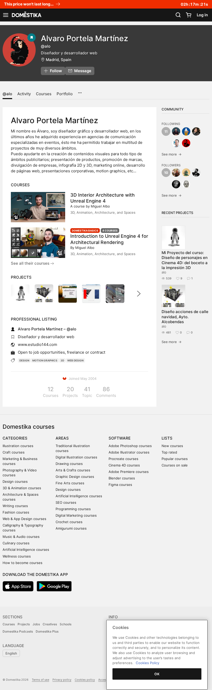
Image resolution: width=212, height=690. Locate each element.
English (11, 653)
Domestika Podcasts (18, 631)
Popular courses (175, 459)
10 (166, 172)
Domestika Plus (47, 631)
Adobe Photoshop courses (130, 446)
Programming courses (73, 509)
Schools (65, 624)
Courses (43, 93)
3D (62, 360)
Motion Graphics (44, 360)
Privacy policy (61, 679)
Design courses (15, 481)
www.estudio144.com (37, 344)
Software (120, 438)
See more (171, 154)
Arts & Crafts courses (73, 470)
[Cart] (188, 15)
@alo (7, 93)
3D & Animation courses (22, 488)
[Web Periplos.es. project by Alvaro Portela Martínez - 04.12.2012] (91, 293)
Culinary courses (16, 543)
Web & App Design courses (24, 519)
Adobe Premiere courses (129, 472)
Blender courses (122, 478)
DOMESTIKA (26, 15)
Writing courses (15, 506)
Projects (24, 624)
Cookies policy (85, 679)
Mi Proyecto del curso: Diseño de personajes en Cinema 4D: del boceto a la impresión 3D (185, 260)
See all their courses (30, 263)
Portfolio (65, 93)
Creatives (50, 624)
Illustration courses (18, 446)
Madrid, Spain (58, 59)
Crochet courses (69, 522)
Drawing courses (69, 464)
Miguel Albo (100, 206)
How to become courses (22, 563)
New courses (172, 446)
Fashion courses (16, 512)
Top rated (169, 452)
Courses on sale (175, 465)
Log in (202, 14)
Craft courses (14, 452)
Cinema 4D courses (124, 465)
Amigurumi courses (71, 528)
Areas (62, 438)
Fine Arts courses (70, 483)
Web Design (75, 360)
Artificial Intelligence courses (26, 549)
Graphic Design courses (75, 476)
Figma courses (120, 485)
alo (164, 272)
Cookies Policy (147, 663)
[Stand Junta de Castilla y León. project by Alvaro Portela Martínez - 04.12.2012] (115, 293)
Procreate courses (123, 459)
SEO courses (66, 502)
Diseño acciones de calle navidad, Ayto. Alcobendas (185, 316)
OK (157, 674)
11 (166, 131)
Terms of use (40, 679)
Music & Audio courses (21, 537)
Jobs (36, 624)
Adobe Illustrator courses (129, 452)
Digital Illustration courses (76, 457)
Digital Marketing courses (76, 515)
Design (24, 360)
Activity (24, 93)
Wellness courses (17, 556)
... (80, 91)
